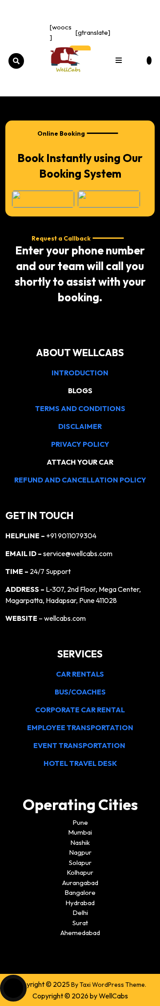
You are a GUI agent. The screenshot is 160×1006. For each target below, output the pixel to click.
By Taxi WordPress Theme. (108, 985)
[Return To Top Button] (13, 988)
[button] (118, 61)
